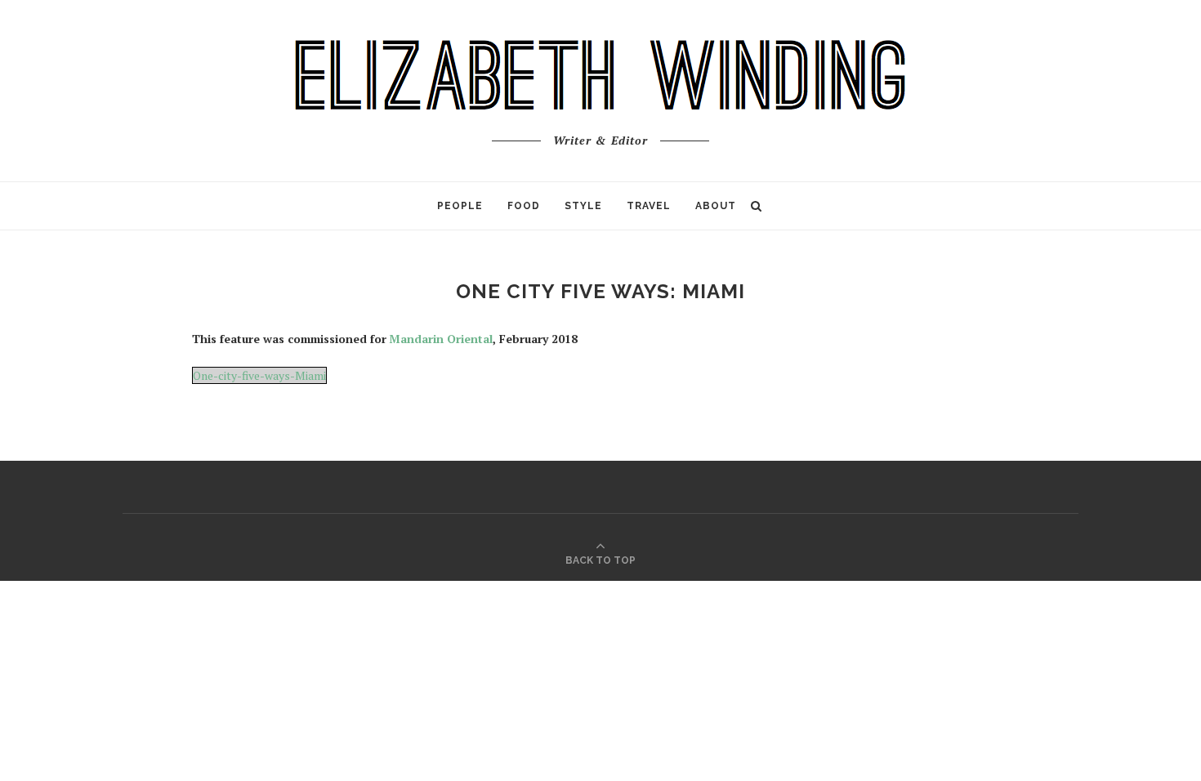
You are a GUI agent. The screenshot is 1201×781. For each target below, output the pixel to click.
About (715, 206)
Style (583, 206)
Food (523, 206)
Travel (649, 206)
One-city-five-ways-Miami (259, 375)
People (460, 206)
